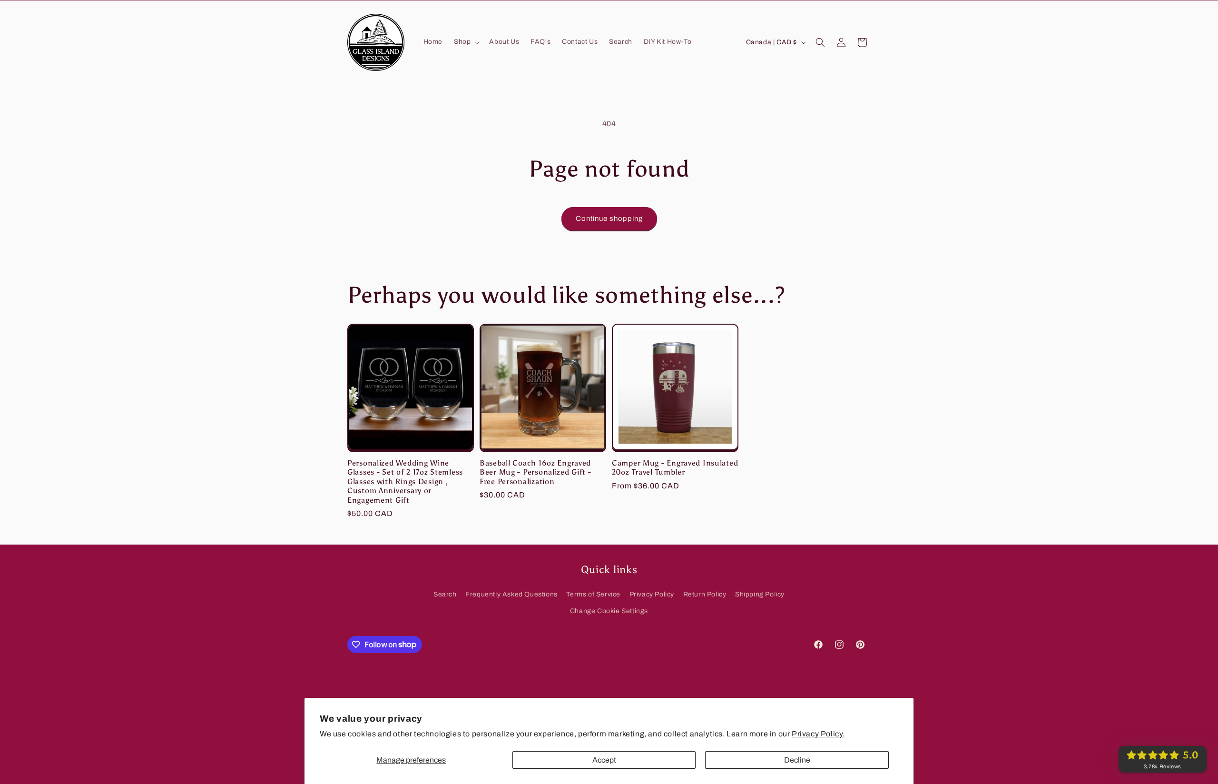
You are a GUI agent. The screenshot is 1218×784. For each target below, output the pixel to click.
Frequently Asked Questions (511, 594)
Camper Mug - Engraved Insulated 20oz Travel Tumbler (675, 467)
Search (445, 594)
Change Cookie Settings (609, 611)
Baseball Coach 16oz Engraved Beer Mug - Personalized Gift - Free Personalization (535, 472)
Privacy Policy (651, 594)
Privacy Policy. (818, 734)
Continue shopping (609, 218)
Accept (604, 760)
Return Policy (705, 594)
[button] (465, 42)
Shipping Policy (760, 594)
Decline (797, 760)
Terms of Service (593, 594)
